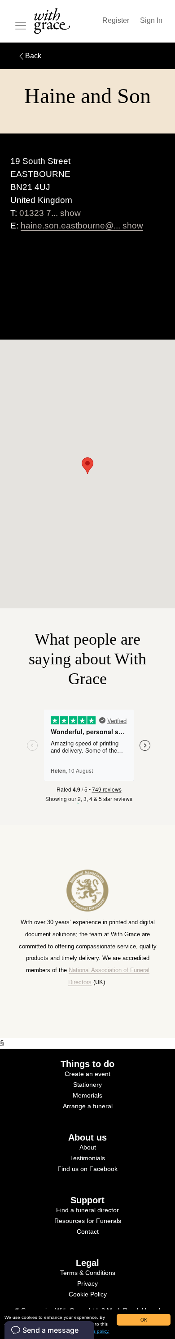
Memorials (87, 1095)
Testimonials (87, 1158)
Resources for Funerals (87, 1220)
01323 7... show (50, 213)
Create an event (87, 1073)
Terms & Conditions (87, 1272)
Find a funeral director (87, 1210)
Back (33, 56)
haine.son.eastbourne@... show (82, 225)
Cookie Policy (88, 1294)
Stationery (87, 1084)
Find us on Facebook (87, 1168)
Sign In (151, 20)
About (87, 1147)
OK (143, 1319)
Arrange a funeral (88, 1106)
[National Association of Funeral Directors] (87, 911)
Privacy (87, 1283)
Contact (88, 1231)
